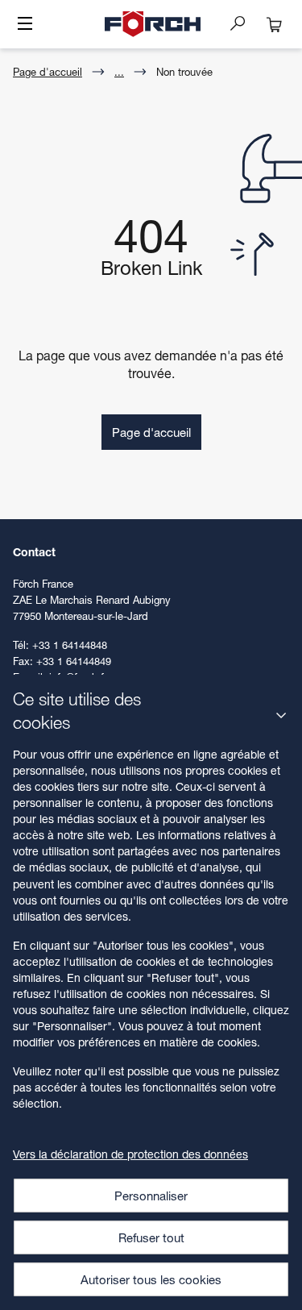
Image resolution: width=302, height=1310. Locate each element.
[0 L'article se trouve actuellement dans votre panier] (274, 24)
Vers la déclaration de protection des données (130, 1154)
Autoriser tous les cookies (151, 1279)
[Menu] (25, 25)
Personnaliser (151, 1195)
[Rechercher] (244, 22)
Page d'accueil (47, 71)
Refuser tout (151, 1237)
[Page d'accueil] (153, 24)
